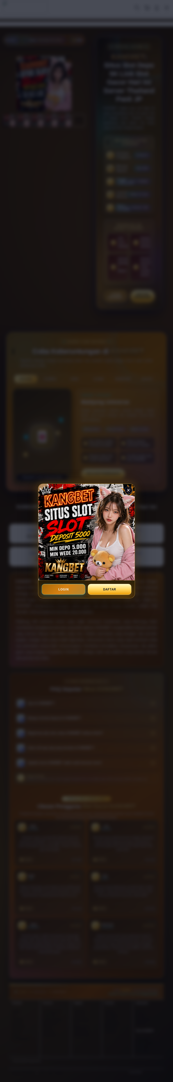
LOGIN (63, 589)
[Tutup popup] (128, 490)
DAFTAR (109, 589)
